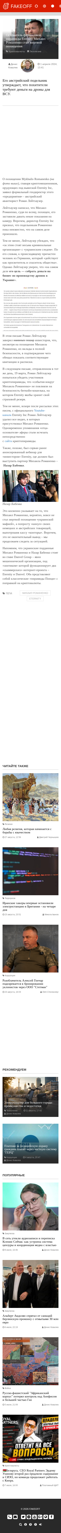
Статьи (55, 6)
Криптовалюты (17, 51)
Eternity (35, 598)
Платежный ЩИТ (50, 1485)
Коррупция (10, 975)
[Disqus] (30, 718)
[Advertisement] (30, 141)
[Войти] (40, 1524)
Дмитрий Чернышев (48, 837)
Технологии (11, 1110)
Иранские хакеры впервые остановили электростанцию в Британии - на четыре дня (29, 906)
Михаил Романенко (35, 593)
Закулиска (9, 1233)
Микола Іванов (51, 914)
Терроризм (10, 898)
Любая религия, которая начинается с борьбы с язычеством (27, 830)
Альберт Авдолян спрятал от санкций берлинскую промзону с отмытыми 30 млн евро (30, 1319)
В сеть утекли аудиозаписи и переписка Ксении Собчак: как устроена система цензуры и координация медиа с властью (29, 1242)
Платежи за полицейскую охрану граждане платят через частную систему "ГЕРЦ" (30, 1149)
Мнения (47, 6)
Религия (9, 824)
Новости (39, 6)
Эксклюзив (35, 51)
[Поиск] (20, 1524)
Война (8, 1388)
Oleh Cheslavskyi (50, 992)
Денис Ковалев (13, 1114)
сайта (8, 441)
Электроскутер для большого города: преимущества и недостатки (28, 1104)
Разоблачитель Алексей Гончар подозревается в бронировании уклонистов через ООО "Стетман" (25, 984)
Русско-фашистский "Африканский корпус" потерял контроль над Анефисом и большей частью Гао (30, 1396)
